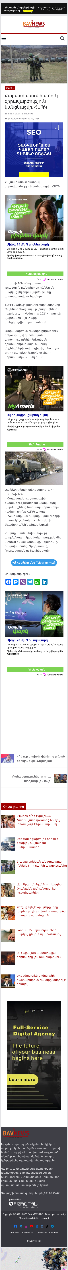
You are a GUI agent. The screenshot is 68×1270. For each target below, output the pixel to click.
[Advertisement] (34, 714)
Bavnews (28, 113)
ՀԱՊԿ (37, 118)
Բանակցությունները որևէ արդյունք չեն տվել (31, 779)
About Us (14, 1232)
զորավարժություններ (20, 118)
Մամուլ (10, 88)
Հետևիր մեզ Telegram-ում (36, 562)
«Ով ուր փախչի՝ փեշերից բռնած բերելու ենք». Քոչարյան (41, 759)
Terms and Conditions (47, 1232)
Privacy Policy (34, 1240)
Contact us (27, 1232)
